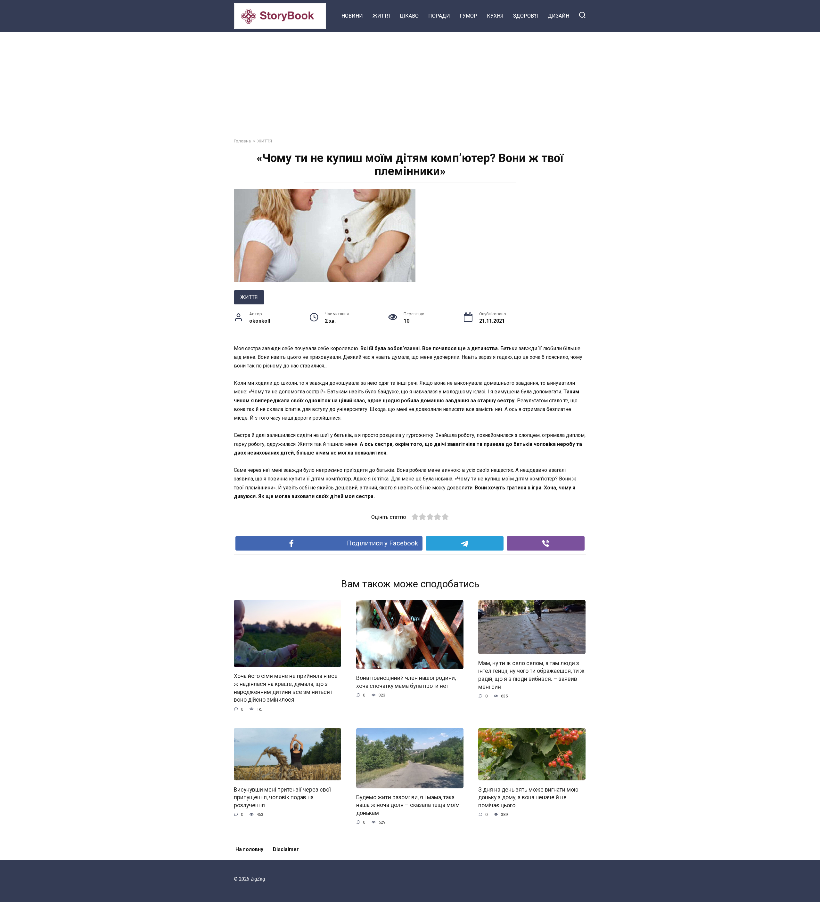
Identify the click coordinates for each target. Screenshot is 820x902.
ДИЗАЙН (558, 16)
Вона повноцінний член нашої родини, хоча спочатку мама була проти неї (406, 682)
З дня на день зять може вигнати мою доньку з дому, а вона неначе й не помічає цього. (528, 797)
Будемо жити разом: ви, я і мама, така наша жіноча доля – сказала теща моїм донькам (408, 805)
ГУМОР (468, 16)
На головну (249, 849)
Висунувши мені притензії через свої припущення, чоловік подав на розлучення (282, 797)
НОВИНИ (352, 16)
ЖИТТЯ (381, 16)
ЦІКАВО (409, 16)
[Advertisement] (410, 80)
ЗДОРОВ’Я (525, 16)
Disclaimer (286, 849)
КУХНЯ (495, 16)
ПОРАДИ (439, 16)
